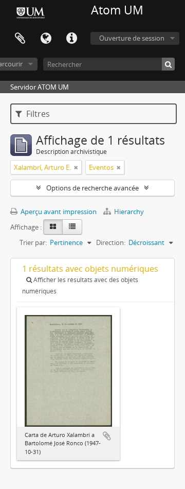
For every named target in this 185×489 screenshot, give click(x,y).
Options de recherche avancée (92, 188)
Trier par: (33, 242)
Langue (46, 38)
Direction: (110, 242)
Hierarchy (128, 211)
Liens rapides (71, 38)
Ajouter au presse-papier (107, 436)
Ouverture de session (131, 38)
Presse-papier (20, 38)
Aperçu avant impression (58, 211)
